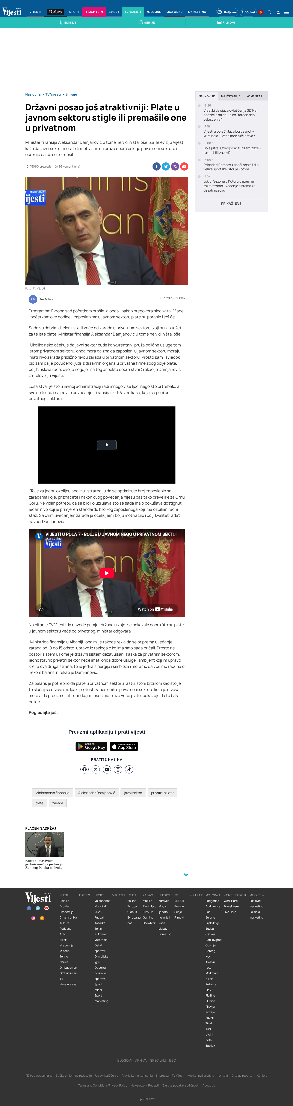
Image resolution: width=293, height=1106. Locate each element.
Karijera (262, 1075)
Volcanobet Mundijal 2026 (102, 906)
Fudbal (99, 917)
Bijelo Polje (212, 923)
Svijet (131, 895)
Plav (208, 990)
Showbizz (149, 923)
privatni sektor (162, 792)
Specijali (158, 1060)
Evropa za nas (134, 920)
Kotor (209, 968)
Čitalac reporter (243, 1075)
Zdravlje (164, 901)
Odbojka (100, 968)
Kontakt (222, 1075)
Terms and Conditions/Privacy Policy (102, 1085)
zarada (57, 803)
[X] (96, 769)
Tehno (64, 956)
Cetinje (210, 934)
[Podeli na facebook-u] (157, 166)
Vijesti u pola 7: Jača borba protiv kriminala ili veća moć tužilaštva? (229, 133)
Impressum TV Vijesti (170, 1075)
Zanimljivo (149, 906)
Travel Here (231, 906)
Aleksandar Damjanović (96, 792)
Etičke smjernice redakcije (74, 1075)
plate (39, 803)
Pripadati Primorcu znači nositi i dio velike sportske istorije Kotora (231, 167)
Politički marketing (256, 914)
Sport (99, 895)
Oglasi (250, 12)
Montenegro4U (235, 895)
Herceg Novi (210, 953)
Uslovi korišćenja (106, 1075)
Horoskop (165, 934)
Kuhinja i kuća (164, 920)
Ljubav (163, 929)
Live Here (230, 912)
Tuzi (208, 1029)
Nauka (64, 962)
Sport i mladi (99, 987)
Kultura (64, 923)
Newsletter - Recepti (145, 1085)
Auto (63, 934)
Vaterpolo (101, 940)
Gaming (148, 917)
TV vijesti (179, 898)
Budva (209, 929)
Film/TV (148, 912)
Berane (210, 917)
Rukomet (101, 934)
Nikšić (209, 979)
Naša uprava (68, 984)
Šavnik (209, 1018)
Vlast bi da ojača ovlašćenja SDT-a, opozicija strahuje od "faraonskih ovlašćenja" (230, 114)
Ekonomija (67, 912)
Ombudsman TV (68, 976)
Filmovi (179, 917)
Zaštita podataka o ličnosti (180, 1085)
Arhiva (141, 1060)
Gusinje (210, 945)
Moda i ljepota (163, 909)
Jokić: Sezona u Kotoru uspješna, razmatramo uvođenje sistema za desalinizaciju (229, 185)
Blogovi (124, 1060)
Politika (64, 901)
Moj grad (212, 895)
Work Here (231, 901)
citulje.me (230, 12)
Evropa (132, 906)
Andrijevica (213, 906)
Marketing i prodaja (201, 1075)
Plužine (210, 995)
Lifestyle (165, 895)
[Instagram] (118, 769)
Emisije (179, 906)
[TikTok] (129, 769)
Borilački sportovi (100, 976)
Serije (178, 912)
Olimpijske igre (101, 959)
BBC (172, 1060)
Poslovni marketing (256, 903)
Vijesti (64, 895)
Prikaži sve (231, 203)
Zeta (208, 1040)
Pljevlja (210, 1007)
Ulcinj (209, 1034)
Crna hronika (68, 917)
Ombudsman (68, 968)
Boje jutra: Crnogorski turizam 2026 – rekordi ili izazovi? (233, 150)
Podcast (65, 929)
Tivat (208, 1023)
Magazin (118, 895)
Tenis (98, 929)
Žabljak (210, 1046)
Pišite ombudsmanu (39, 1075)
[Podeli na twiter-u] (166, 166)
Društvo (65, 906)
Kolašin (210, 962)
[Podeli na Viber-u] (175, 166)
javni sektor (133, 792)
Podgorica (212, 901)
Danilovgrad (213, 940)
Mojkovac (211, 973)
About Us (208, 1085)
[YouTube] (107, 769)
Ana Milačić (46, 299)
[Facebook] (84, 769)
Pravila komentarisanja (137, 1075)
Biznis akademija (67, 942)
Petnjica (210, 984)
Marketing (257, 895)
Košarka (100, 923)
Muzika (147, 901)
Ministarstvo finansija (52, 792)
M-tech (64, 951)
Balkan (131, 901)
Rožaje (210, 1012)
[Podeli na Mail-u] (184, 166)
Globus (132, 912)
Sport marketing (101, 998)
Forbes (84, 895)
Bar (207, 912)
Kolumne (196, 895)
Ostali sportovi (100, 948)
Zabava (148, 895)
